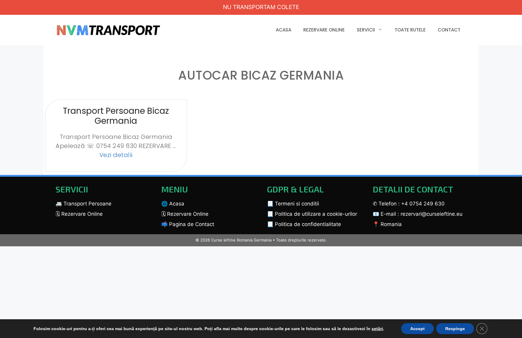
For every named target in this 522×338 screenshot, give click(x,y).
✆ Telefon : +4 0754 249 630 (409, 204)
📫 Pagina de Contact (187, 224)
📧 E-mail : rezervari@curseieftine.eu (417, 214)
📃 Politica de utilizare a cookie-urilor (312, 214)
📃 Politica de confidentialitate (304, 224)
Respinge (455, 328)
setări (377, 328)
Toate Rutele (410, 30)
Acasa (283, 30)
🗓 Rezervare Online (79, 214)
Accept (417, 328)
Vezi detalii (116, 155)
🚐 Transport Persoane (83, 204)
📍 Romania (387, 224)
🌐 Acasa (172, 204)
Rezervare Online (324, 30)
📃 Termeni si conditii (293, 204)
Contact (449, 30)
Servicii (366, 30)
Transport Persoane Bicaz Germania (116, 116)
